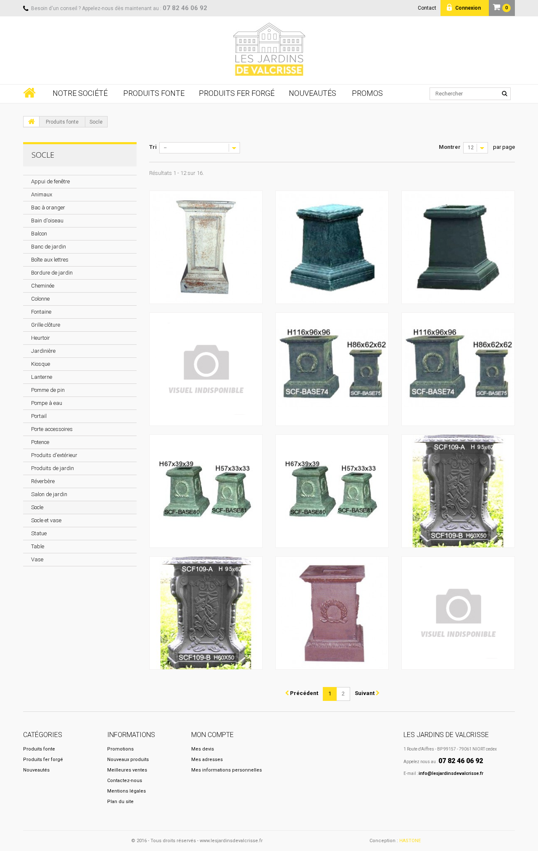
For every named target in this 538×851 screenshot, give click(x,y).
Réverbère (43, 481)
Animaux (41, 194)
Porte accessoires (52, 429)
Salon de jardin (49, 494)
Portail (39, 416)
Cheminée (42, 286)
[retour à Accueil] (32, 121)
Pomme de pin (48, 390)
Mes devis (202, 749)
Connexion (467, 8)
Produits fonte (154, 94)
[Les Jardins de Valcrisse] (269, 49)
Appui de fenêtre (50, 181)
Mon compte (212, 735)
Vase (37, 559)
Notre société (80, 94)
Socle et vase (46, 520)
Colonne (40, 299)
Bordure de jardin (52, 273)
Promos (367, 94)
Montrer (450, 147)
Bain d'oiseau (47, 220)
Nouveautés (312, 94)
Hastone (410, 840)
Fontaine (41, 312)
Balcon (39, 233)
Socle (37, 507)
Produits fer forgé (236, 94)
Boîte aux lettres (50, 259)
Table (37, 546)
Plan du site (120, 801)
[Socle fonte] (206, 247)
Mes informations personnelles (226, 770)
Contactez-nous (124, 780)
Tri (153, 147)
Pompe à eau (46, 403)
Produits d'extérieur (54, 455)
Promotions (120, 749)
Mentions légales (126, 791)
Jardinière (43, 351)
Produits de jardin (52, 468)
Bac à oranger (48, 207)
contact (427, 8)
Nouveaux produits (128, 759)
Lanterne (41, 377)
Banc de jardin (48, 246)
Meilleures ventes (127, 770)
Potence (40, 442)
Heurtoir (40, 338)
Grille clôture (45, 325)
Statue (39, 533)
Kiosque (40, 364)
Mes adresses (207, 759)
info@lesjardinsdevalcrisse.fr (451, 773)
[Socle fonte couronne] (332, 613)
